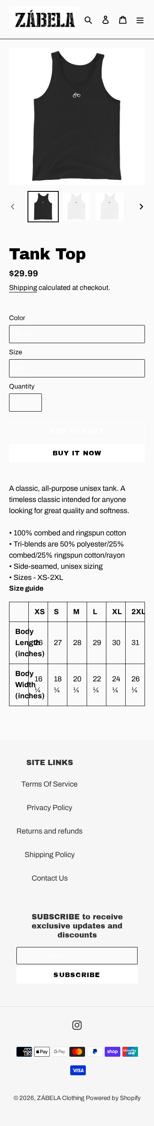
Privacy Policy (49, 807)
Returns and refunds (49, 831)
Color (17, 317)
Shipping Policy (50, 854)
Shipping (23, 288)
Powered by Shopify (113, 1098)
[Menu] (140, 19)
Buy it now (77, 453)
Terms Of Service (49, 784)
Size (15, 352)
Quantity (21, 386)
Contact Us (50, 878)
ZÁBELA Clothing (60, 1098)
